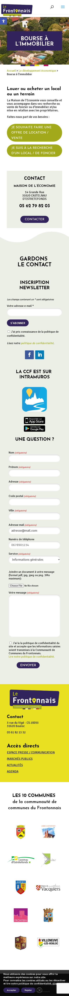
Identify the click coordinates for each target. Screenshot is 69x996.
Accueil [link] (11, 70)
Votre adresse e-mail (20, 306)
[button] (63, 9)
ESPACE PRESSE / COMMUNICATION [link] (31, 752)
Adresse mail (22, 525)
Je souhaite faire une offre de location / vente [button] (31, 133)
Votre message (24, 592)
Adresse (20, 481)
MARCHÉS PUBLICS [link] (20, 759)
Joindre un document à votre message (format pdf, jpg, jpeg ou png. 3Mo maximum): (31, 575)
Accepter (11, 990)
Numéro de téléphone (21, 539)
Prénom (19, 467)
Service (19, 554)
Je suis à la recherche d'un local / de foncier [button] (33, 151)
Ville (17, 510)
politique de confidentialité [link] (37, 343)
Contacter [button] (34, 219)
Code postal (22, 496)
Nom (18, 452)
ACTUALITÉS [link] (15, 765)
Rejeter (28, 990)
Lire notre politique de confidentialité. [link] (31, 656)
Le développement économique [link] (37, 70)
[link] (3, 21)
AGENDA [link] (12, 771)
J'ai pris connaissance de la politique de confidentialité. (33, 333)
